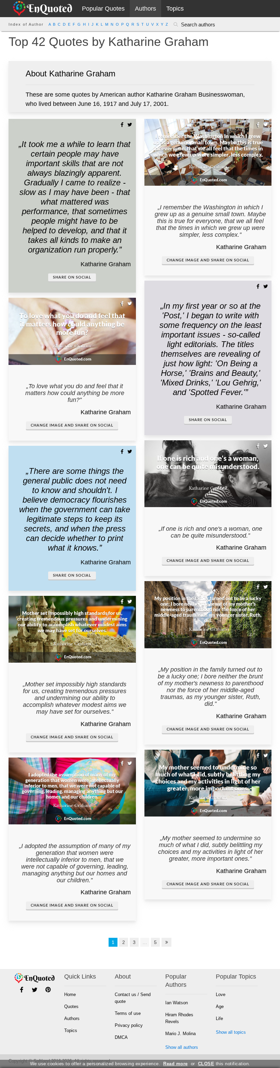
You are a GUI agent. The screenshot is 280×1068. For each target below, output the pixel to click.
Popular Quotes (103, 8)
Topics (175, 8)
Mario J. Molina (180, 1033)
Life (219, 1018)
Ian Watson (176, 1002)
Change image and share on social (72, 425)
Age (220, 1006)
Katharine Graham (106, 264)
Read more (175, 1063)
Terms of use (128, 1013)
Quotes (71, 1006)
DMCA (121, 1037)
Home (70, 994)
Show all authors (181, 1047)
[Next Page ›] (167, 942)
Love (220, 994)
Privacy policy (129, 1025)
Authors (145, 8)
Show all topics (231, 1032)
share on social (72, 277)
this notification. (224, 1063)
